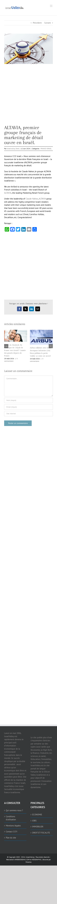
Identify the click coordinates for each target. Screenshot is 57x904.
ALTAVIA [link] (7, 193)
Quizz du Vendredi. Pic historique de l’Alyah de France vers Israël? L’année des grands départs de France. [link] (15, 350)
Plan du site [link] (11, 837)
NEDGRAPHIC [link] (36, 859)
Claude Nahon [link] (32, 198)
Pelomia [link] (28, 862)
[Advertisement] (28, 96)
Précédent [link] (37, 22)
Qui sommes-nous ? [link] (14, 810)
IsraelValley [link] (30, 857)
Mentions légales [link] (13, 825)
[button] (6, 346)
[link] (14, 7)
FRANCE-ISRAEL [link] (46, 149)
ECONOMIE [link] (37, 814)
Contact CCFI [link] (11, 831)
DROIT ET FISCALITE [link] (41, 832)
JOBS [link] (34, 820)
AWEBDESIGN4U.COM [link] (22, 859)
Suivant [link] (47, 22)
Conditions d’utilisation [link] (11, 818)
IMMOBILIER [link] (37, 826)
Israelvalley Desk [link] (13, 149)
